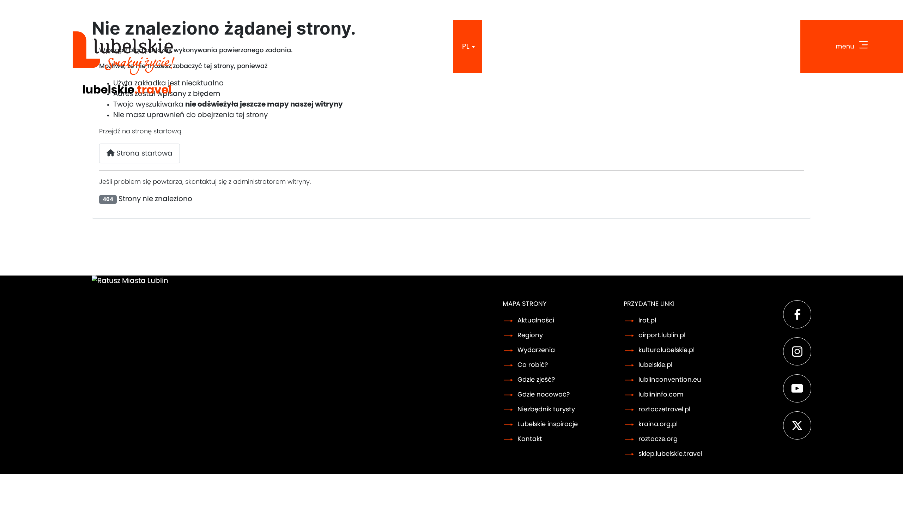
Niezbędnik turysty (546, 409)
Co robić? (532, 365)
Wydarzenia (536, 350)
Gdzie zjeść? (536, 380)
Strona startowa (143, 153)
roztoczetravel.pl (664, 409)
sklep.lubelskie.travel (670, 454)
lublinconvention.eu (669, 380)
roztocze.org (658, 439)
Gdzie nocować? (543, 395)
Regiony (530, 335)
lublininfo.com (661, 395)
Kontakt (529, 439)
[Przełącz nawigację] (851, 46)
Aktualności (535, 321)
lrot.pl (647, 321)
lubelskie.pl (655, 365)
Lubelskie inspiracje (547, 424)
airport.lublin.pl (661, 335)
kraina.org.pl (658, 424)
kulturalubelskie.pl (666, 350)
